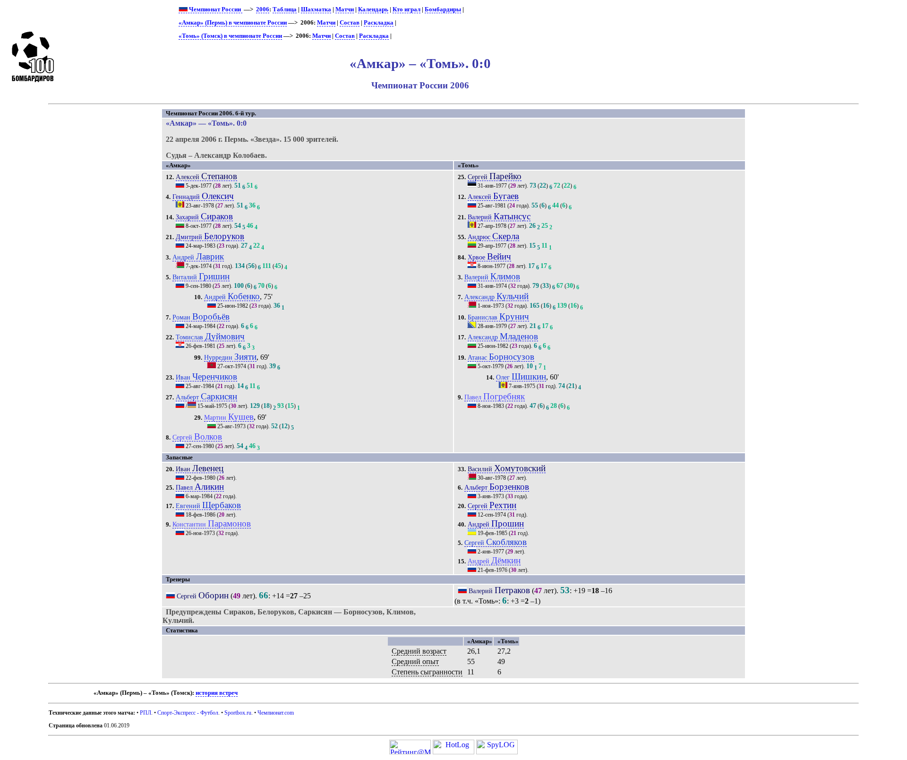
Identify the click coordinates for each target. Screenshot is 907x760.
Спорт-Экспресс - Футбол (187, 712)
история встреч (217, 693)
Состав (349, 22)
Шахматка (316, 9)
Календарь (373, 9)
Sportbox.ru (237, 712)
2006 (262, 9)
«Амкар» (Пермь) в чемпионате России (233, 22)
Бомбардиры (443, 9)
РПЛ (145, 712)
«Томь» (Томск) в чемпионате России (230, 36)
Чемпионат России (215, 9)
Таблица (285, 9)
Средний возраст (419, 651)
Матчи (344, 9)
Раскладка (379, 22)
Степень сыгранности (427, 672)
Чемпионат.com (275, 712)
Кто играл (406, 9)
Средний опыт (415, 661)
